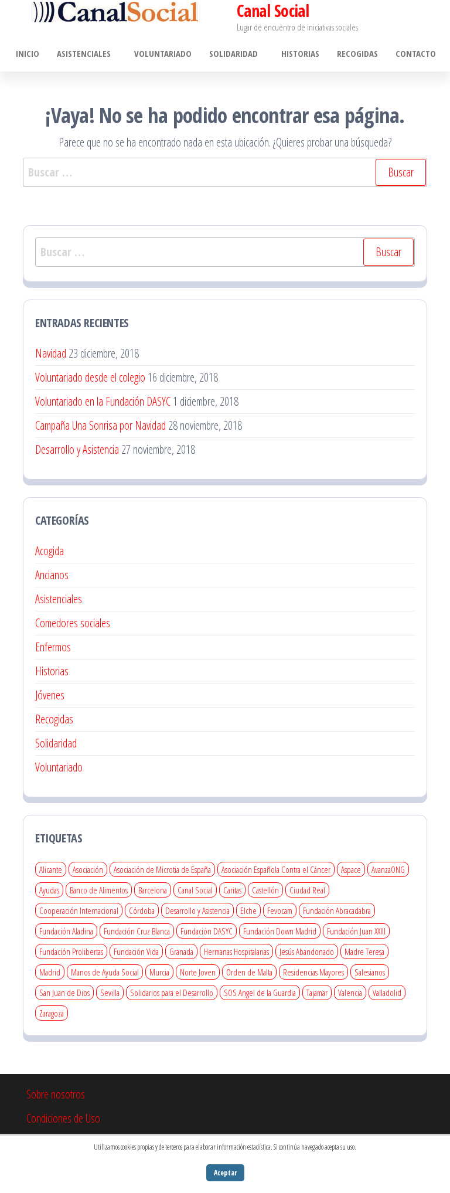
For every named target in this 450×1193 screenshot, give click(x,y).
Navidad (50, 353)
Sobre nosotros (55, 1094)
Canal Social (195, 890)
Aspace (351, 869)
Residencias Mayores (313, 972)
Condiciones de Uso (63, 1118)
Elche (248, 910)
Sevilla (110, 992)
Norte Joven (198, 972)
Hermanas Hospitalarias (236, 951)
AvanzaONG (388, 869)
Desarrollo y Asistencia (77, 449)
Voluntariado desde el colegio (90, 377)
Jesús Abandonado (306, 951)
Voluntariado (163, 53)
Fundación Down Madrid (279, 931)
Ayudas (49, 890)
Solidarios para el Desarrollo (171, 992)
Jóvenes (49, 695)
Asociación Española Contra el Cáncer (275, 869)
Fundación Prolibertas (71, 951)
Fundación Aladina (66, 931)
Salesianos (369, 972)
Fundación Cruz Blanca (137, 931)
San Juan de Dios (64, 992)
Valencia (350, 992)
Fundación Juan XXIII (356, 931)
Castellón (265, 890)
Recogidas (357, 53)
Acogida (49, 551)
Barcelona (152, 890)
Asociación (88, 869)
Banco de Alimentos (99, 890)
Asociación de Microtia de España (162, 869)
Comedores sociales (72, 623)
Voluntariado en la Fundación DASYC (103, 401)
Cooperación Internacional (78, 910)
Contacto (416, 53)
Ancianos (52, 575)
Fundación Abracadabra (337, 910)
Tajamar (317, 992)
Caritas (232, 890)
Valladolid (387, 992)
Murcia (159, 972)
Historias (300, 53)
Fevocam (279, 910)
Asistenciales (84, 53)
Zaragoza (51, 1013)
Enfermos (53, 647)
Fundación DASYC (206, 931)
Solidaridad (233, 53)
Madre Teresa (364, 951)
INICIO (27, 53)
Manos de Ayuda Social (105, 972)
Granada (181, 951)
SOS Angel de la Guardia (260, 992)
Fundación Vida (136, 951)
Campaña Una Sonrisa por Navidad (100, 425)
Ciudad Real (307, 890)
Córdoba (142, 910)
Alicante (50, 869)
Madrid (49, 972)
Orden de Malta (249, 972)
